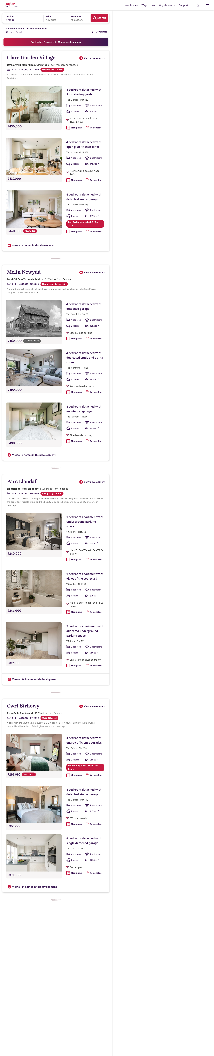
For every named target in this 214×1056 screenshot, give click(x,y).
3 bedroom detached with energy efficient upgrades (84, 740)
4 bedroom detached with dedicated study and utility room (84, 357)
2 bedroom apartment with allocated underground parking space (85, 630)
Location (9, 16)
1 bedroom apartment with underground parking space (85, 521)
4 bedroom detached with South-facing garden (83, 92)
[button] (53, 18)
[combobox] (21, 18)
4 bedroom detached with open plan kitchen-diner (83, 144)
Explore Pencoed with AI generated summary (58, 42)
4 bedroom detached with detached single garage (83, 197)
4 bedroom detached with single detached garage (83, 841)
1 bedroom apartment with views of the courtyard (85, 576)
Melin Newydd (24, 272)
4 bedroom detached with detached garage (83, 306)
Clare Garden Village (31, 57)
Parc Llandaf (21, 481)
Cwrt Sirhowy (23, 706)
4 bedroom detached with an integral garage (83, 409)
